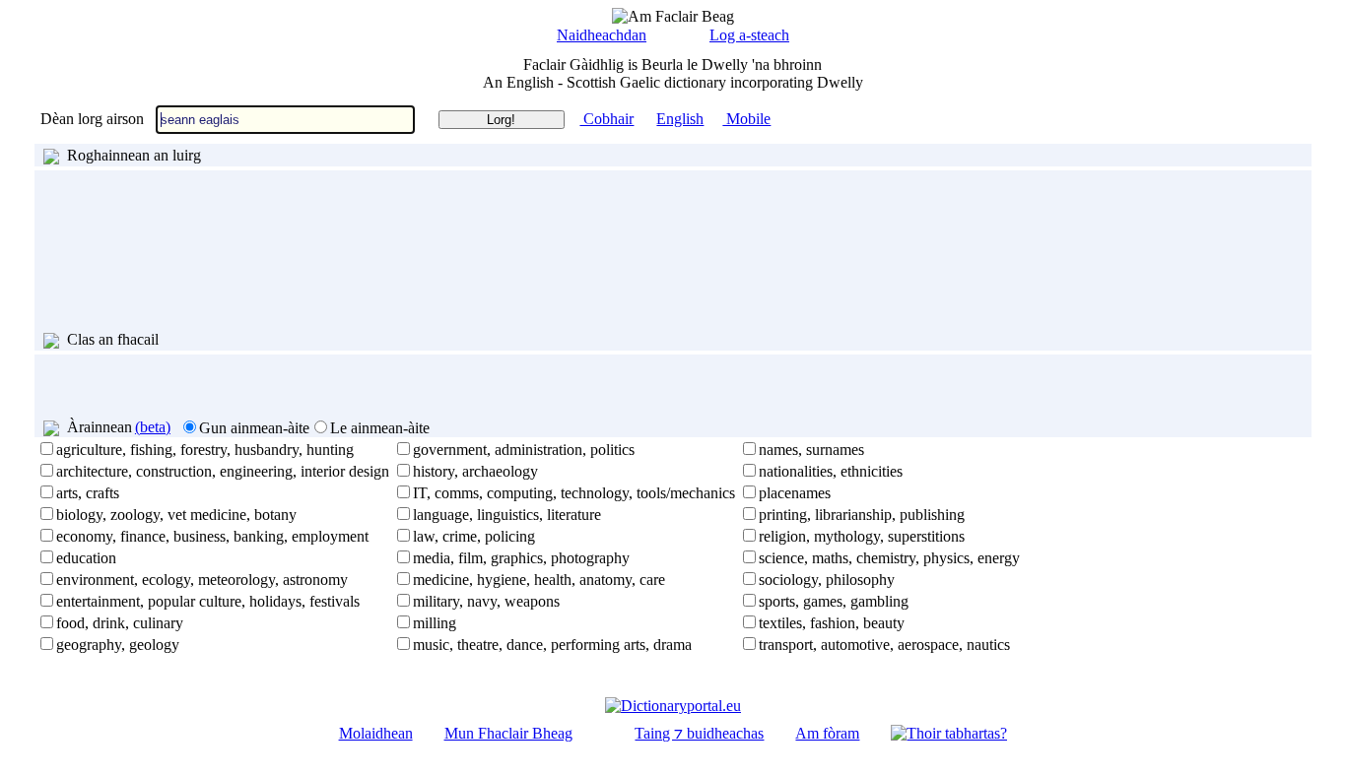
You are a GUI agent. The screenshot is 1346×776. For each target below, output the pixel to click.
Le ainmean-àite (380, 428)
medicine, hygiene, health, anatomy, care (539, 579)
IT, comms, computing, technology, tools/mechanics (574, 493)
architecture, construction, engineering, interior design (222, 471)
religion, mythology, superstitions (862, 536)
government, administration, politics (524, 449)
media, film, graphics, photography (521, 558)
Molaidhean (376, 733)
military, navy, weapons (486, 601)
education (86, 558)
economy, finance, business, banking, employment (212, 536)
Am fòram (827, 733)
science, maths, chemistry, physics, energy (889, 558)
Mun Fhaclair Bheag (508, 733)
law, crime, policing (474, 536)
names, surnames (811, 449)
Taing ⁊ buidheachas (699, 733)
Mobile (746, 118)
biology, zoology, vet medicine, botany (176, 514)
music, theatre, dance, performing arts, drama (552, 644)
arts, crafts (87, 493)
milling (434, 622)
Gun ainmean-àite (254, 428)
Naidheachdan (601, 35)
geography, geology (117, 644)
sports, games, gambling (834, 601)
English (680, 118)
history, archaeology (475, 471)
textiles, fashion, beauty (832, 622)
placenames (795, 493)
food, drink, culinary (119, 622)
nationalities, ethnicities (831, 471)
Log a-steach (749, 35)
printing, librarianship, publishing (862, 514)
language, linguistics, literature (507, 514)
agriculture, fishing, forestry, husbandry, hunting (205, 449)
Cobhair (606, 118)
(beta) (152, 427)
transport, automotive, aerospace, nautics (884, 644)
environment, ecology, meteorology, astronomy (202, 579)
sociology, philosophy (827, 579)
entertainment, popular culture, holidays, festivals (208, 601)
